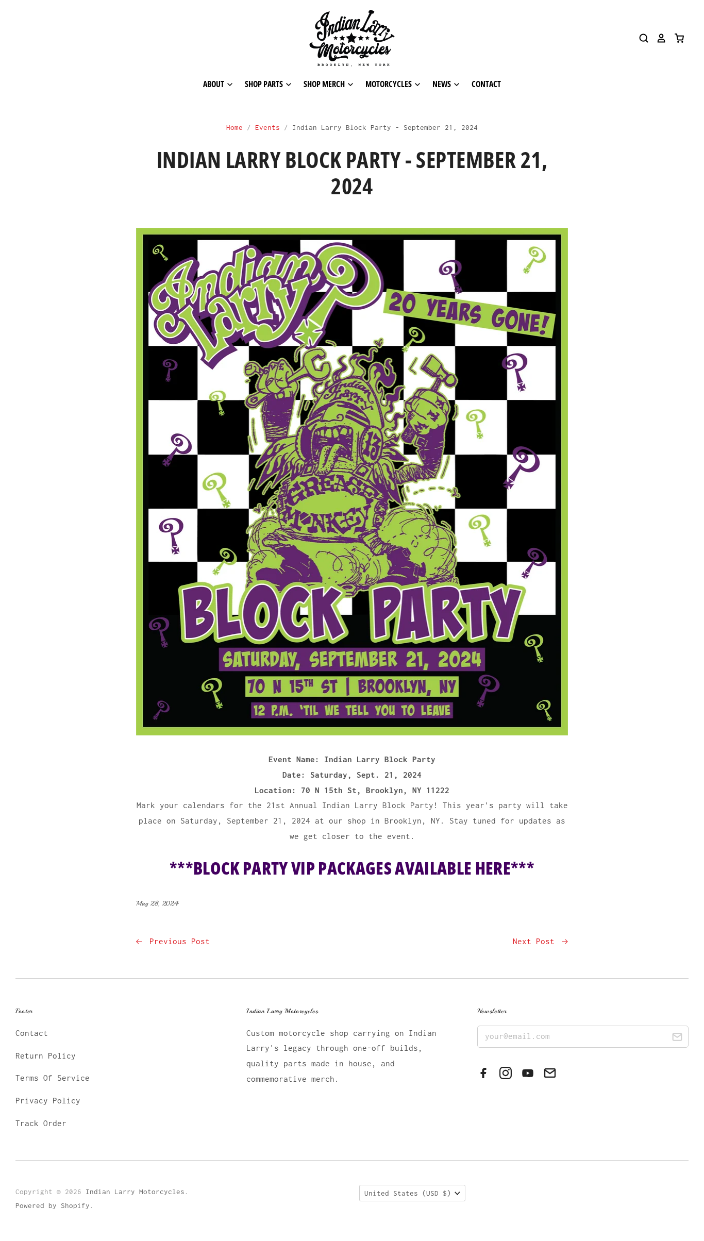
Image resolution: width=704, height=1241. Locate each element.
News (442, 84)
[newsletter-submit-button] (677, 1038)
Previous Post (177, 941)
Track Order (40, 1123)
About (214, 84)
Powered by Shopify (52, 1205)
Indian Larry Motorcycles (135, 1191)
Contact (486, 84)
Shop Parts (264, 84)
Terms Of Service (52, 1077)
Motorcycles (389, 84)
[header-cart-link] (675, 38)
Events (267, 127)
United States (407, 1193)
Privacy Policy (47, 1100)
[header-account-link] (657, 38)
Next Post (536, 941)
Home (234, 127)
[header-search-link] (640, 38)
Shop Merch (325, 84)
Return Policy (45, 1055)
